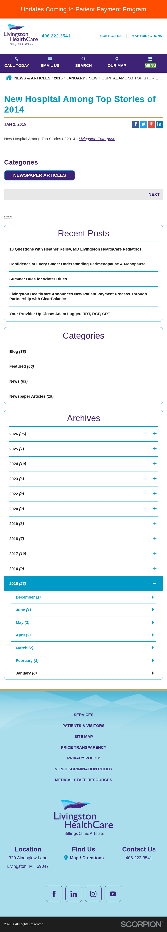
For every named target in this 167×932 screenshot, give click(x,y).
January (75, 78)
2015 (58, 78)
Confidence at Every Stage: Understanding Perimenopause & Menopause (77, 264)
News (18, 381)
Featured (21, 366)
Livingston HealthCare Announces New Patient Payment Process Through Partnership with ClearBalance (78, 296)
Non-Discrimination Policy (84, 769)
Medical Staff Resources (83, 780)
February (27, 660)
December (28, 597)
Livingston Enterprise (97, 139)
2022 (16, 494)
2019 (16, 524)
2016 (16, 569)
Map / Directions (147, 36)
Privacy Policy (83, 758)
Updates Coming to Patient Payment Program (83, 9)
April (23, 635)
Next (154, 194)
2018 (16, 539)
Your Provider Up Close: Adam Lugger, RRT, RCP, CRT (59, 314)
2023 (16, 479)
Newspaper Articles (39, 175)
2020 (16, 509)
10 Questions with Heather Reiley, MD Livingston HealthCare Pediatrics (75, 249)
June (23, 610)
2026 (17, 434)
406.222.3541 (56, 36)
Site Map (83, 736)
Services (84, 715)
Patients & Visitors (83, 725)
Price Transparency (83, 747)
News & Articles (32, 78)
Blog (17, 351)
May (22, 622)
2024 (17, 464)
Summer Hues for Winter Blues (38, 279)
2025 (16, 449)
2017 (17, 554)
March (24, 648)
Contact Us (111, 36)
